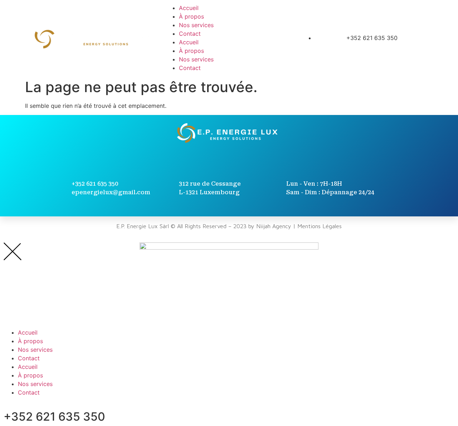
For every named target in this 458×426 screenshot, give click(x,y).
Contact (190, 33)
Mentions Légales (319, 226)
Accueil (189, 7)
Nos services (196, 25)
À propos (191, 16)
